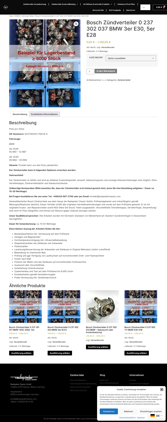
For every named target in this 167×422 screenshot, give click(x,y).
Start (11, 16)
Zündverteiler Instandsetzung (34, 4)
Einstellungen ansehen (151, 411)
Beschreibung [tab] (20, 114)
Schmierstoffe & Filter (126, 4)
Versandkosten (107, 47)
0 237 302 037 (96, 57)
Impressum (141, 417)
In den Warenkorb (106, 71)
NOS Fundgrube (115, 10)
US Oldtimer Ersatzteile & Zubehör (96, 4)
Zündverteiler (28, 16)
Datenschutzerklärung (127, 417)
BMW (17, 16)
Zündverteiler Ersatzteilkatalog (63, 4)
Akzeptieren (109, 411)
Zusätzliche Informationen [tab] (44, 114)
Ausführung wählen (21, 353)
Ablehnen (128, 411)
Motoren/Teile (98, 10)
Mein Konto (130, 10)
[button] (161, 389)
